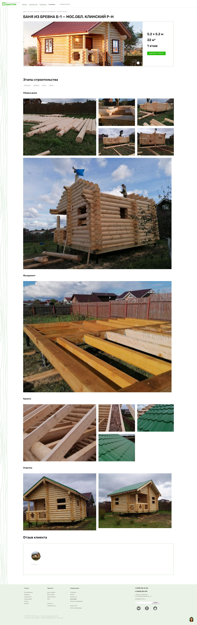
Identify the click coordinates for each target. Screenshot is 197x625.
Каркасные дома (51, 596)
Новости (72, 594)
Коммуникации (28, 599)
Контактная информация (76, 601)
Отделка (51, 85)
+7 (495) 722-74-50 (64, 4)
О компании (73, 592)
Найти (155, 602)
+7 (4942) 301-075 (141, 591)
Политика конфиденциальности (48, 617)
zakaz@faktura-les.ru (140, 599)
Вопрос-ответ (73, 605)
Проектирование (28, 592)
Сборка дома (27, 85)
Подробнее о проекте (156, 53)
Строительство (28, 596)
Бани (48, 599)
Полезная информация (76, 608)
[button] (32, 63)
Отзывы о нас (73, 596)
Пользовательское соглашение (32, 617)
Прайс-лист (50, 603)
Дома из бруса (50, 594)
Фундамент (36, 85)
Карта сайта (60, 617)
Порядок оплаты (51, 605)
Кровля (44, 85)
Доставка (26, 603)
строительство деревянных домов (49, 616)
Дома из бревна (51, 592)
